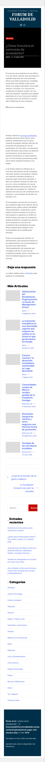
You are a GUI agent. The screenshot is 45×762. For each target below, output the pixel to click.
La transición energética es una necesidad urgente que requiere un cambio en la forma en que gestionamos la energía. (29, 331)
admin (8, 57)
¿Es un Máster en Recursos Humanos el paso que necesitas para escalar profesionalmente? (22, 570)
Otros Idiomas (13, 663)
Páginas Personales (15, 669)
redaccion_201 (27, 404)
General (11, 613)
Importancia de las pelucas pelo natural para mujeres (20, 529)
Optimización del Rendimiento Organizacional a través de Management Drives (29, 299)
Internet (11, 631)
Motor (10, 644)
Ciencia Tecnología (15, 594)
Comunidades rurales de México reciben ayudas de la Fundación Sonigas (29, 392)
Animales (11, 588)
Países (10, 675)
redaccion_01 (27, 452)
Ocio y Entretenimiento (16, 656)
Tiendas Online (13, 700)
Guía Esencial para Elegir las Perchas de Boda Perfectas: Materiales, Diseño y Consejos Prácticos (22, 550)
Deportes (11, 606)
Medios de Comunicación (17, 638)
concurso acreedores (28, 135)
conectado (28, 273)
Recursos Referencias (16, 681)
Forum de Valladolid (22, 16)
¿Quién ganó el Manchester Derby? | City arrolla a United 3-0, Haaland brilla (22, 539)
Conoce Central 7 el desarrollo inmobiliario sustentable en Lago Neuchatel (28, 363)
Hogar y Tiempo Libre (16, 619)
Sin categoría (13, 694)
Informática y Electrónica (17, 625)
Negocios (9, 38)
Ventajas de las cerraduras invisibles (29, 446)
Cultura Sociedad (14, 600)
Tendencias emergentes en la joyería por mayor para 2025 (22, 560)
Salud (10, 688)
